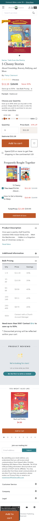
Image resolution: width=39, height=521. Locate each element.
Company (6, 491)
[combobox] (19, 12)
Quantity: (6, 125)
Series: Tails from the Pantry (13, 60)
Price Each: (24, 125)
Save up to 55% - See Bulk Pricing (15, 89)
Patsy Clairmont (11, 75)
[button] (19, 55)
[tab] (3, 437)
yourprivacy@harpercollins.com (13, 477)
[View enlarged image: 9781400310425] (19, 36)
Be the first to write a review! (19, 374)
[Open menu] (3, 7)
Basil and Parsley (20, 419)
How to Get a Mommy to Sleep (13, 197)
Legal (4, 498)
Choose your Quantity (11, 101)
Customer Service (9, 484)
